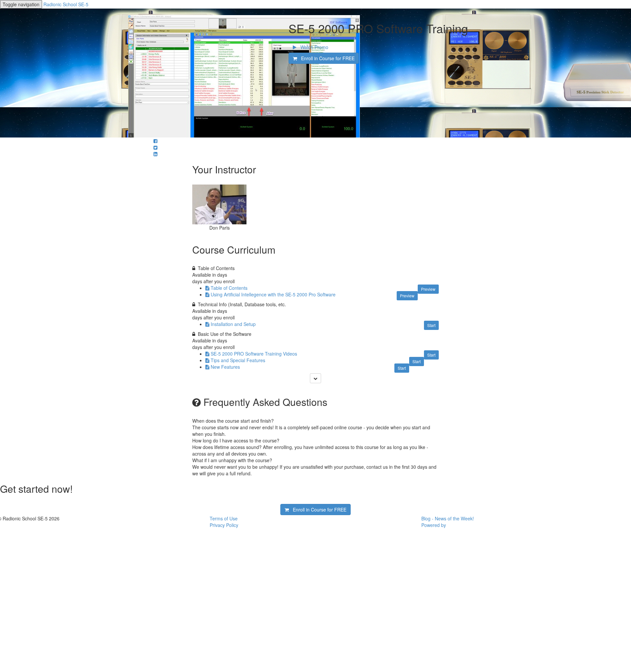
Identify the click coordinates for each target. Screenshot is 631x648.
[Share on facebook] (155, 140)
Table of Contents (229, 288)
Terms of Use (224, 518)
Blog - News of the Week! (447, 518)
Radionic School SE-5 (65, 4)
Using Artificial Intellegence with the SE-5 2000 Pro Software (273, 294)
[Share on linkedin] (155, 154)
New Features (225, 366)
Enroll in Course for (326, 58)
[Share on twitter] (155, 147)
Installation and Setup (233, 324)
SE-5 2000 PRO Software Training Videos (254, 353)
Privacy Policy (224, 525)
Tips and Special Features (238, 360)
